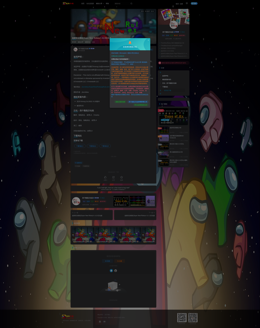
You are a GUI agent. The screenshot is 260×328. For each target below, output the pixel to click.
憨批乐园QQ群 (120, 102)
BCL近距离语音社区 (141, 105)
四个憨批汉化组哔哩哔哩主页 (138, 102)
